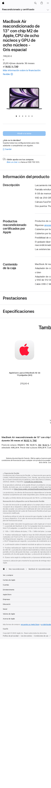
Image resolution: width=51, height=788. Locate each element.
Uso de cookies (26, 636)
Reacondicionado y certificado (18, 9)
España (5, 629)
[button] (35, 3)
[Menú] (48, 3)
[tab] (16, 116)
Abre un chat (13, 162)
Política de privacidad (10, 636)
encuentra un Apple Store (30, 624)
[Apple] (4, 569)
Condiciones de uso (41, 636)
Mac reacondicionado (16, 569)
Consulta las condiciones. (33, 482)
